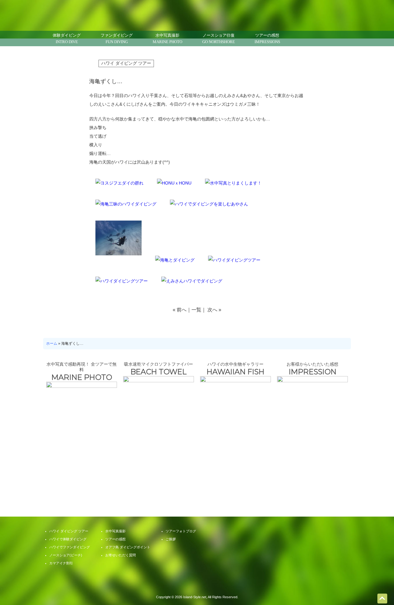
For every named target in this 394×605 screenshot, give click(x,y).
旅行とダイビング (227, 472)
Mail (297, 38)
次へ (212, 309)
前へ (182, 309)
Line (312, 38)
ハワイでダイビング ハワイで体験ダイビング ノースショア (93, 13)
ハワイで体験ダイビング (67, 539)
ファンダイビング (117, 38)
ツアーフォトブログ (289, 472)
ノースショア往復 (218, 38)
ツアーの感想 (267, 38)
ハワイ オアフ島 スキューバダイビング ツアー (197, 585)
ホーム (51, 343)
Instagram (343, 38)
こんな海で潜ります (104, 472)
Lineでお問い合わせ (381, 582)
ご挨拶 (171, 539)
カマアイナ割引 (61, 563)
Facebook (328, 38)
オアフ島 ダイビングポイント (127, 547)
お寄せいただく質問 (166, 472)
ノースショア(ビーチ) (65, 555)
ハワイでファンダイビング (69, 547)
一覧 (196, 309)
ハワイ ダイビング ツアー (126, 63)
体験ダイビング (67, 38)
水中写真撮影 (167, 38)
